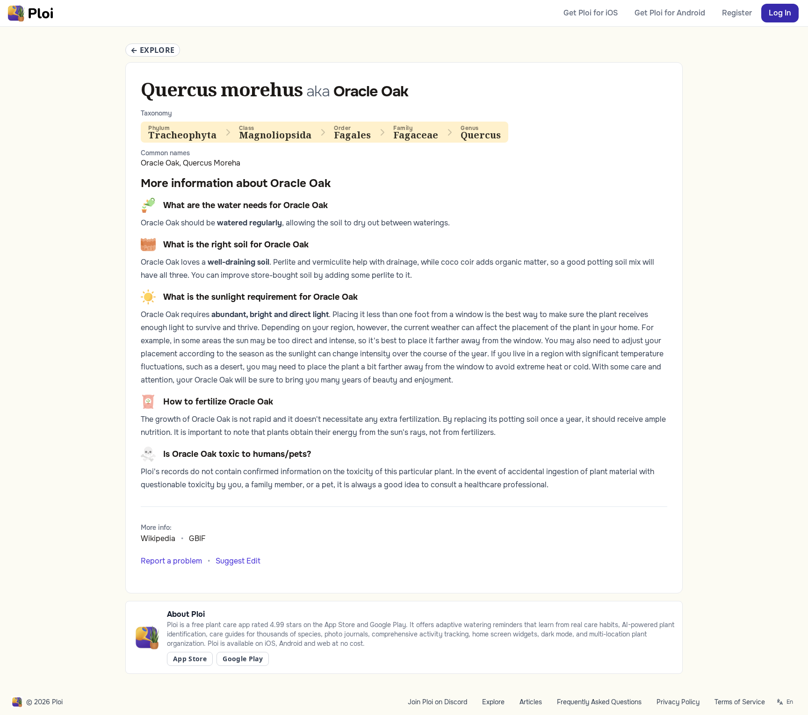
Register (737, 13)
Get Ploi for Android (670, 13)
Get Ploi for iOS (590, 13)
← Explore (152, 50)
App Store (190, 658)
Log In (780, 13)
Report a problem (171, 561)
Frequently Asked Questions (599, 702)
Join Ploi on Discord (437, 702)
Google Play (243, 658)
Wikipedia (158, 538)
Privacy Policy (678, 702)
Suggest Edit (238, 561)
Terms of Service (739, 702)
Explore (493, 702)
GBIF (197, 538)
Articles (530, 702)
